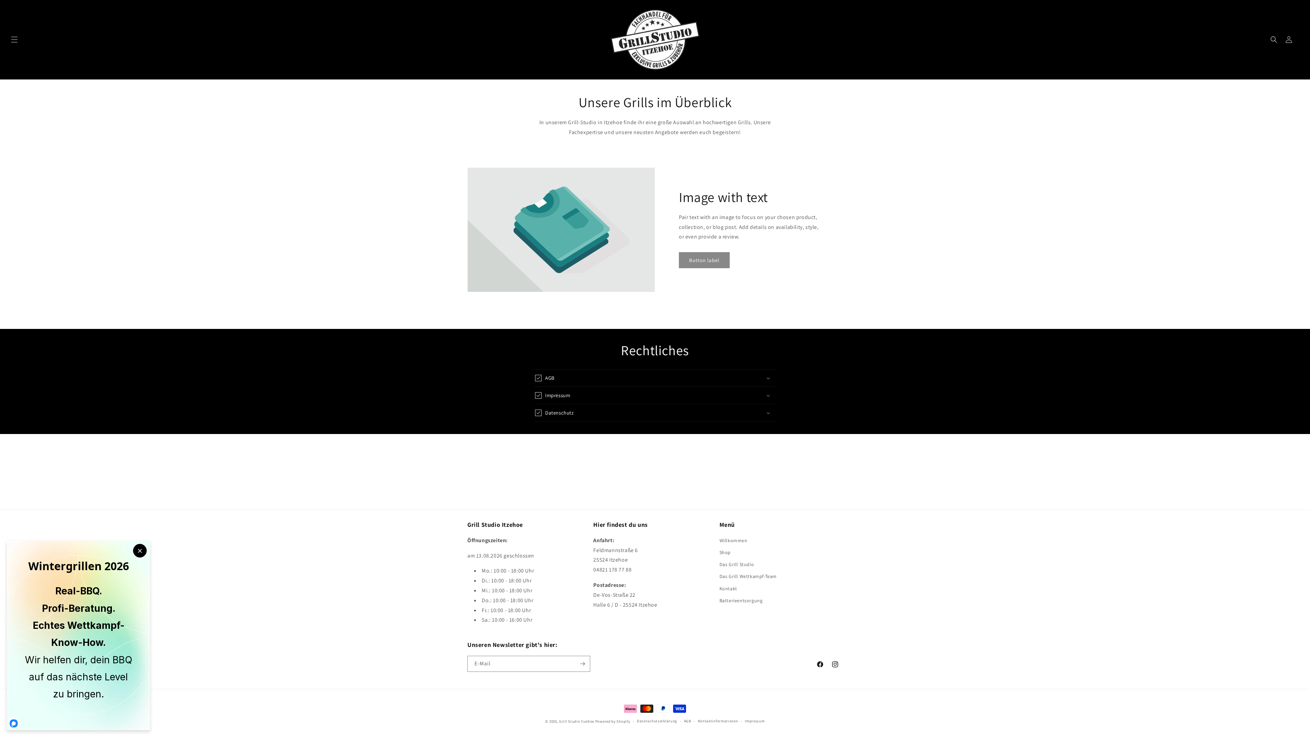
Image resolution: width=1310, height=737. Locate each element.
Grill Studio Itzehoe (576, 721)
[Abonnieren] (582, 664)
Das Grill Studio (736, 564)
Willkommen (733, 540)
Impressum (755, 721)
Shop (725, 552)
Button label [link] (704, 260)
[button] (14, 39)
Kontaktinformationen (718, 721)
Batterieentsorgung (741, 600)
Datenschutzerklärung (657, 721)
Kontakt (728, 589)
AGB (687, 721)
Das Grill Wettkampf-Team (748, 576)
